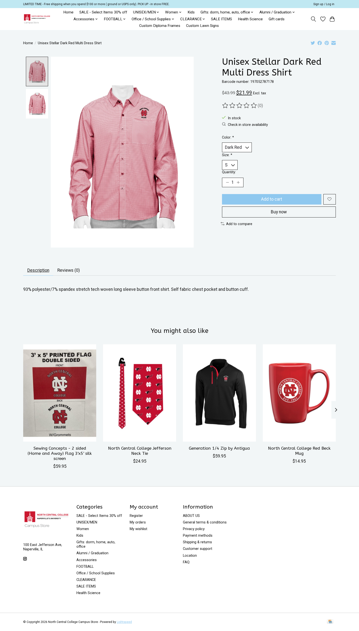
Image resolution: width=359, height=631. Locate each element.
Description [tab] (38, 270)
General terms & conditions (205, 522)
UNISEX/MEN (86, 522)
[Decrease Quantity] (227, 182)
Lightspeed (124, 622)
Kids (191, 12)
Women (82, 529)
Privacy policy (194, 529)
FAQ (186, 562)
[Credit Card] (330, 622)
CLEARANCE (86, 579)
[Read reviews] (240, 105)
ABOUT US (191, 515)
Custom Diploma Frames (159, 25)
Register (136, 515)
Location (190, 555)
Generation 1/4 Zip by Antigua (219, 448)
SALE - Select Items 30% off (103, 12)
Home (68, 12)
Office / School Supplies (95, 573)
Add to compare (239, 224)
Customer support (197, 548)
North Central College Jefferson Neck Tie (139, 451)
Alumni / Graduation (92, 553)
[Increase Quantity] (238, 182)
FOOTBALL (85, 566)
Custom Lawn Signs (202, 25)
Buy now (279, 211)
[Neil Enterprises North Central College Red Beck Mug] (299, 393)
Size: (227, 155)
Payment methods (197, 535)
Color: (228, 137)
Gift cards (277, 19)
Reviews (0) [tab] (68, 270)
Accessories (86, 560)
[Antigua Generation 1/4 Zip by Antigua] (219, 393)
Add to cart (271, 199)
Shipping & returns (197, 542)
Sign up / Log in (323, 4)
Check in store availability (248, 124)
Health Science (250, 19)
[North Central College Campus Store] (37, 19)
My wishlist (138, 529)
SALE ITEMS (221, 19)
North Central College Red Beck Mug (299, 451)
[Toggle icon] (313, 19)
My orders (138, 522)
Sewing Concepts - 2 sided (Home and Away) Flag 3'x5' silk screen (60, 453)
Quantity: (229, 172)
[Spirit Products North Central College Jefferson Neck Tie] (139, 393)
